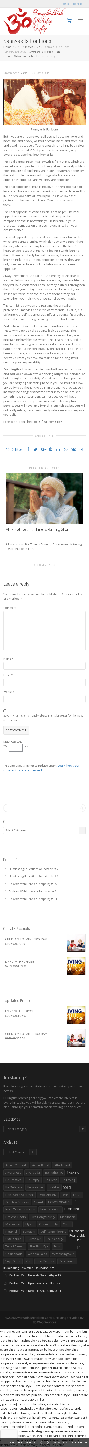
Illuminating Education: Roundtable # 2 (33, 869)
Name (7, 659)
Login (65, 4)
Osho (40, 73)
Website (8, 692)
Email (6, 675)
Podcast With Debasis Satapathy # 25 (33, 884)
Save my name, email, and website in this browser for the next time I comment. (43, 718)
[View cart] (68, 20)
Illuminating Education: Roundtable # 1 (33, 876)
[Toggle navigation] (81, 21)
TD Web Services (44, 1322)
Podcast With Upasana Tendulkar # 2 (33, 891)
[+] (44, 498)
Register (78, 4)
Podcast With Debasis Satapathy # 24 (33, 899)
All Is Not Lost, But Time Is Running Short (37, 529)
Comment (9, 608)
